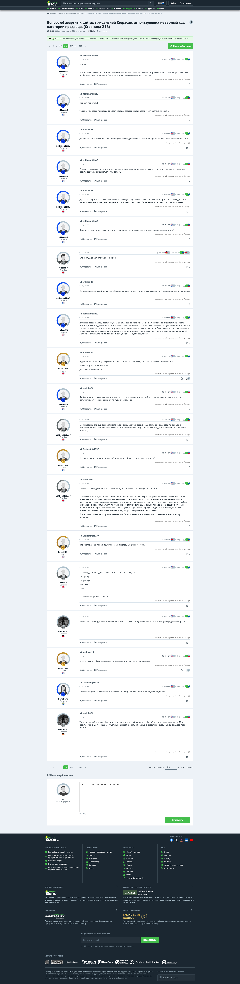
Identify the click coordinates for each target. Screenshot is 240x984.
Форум (129, 8)
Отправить (177, 820)
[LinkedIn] (186, 840)
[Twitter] (176, 840)
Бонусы (91, 8)
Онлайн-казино (67, 8)
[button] (188, 378)
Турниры (151, 8)
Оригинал (166, 59)
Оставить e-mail (89, 938)
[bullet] (105, 784)
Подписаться (149, 940)
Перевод (180, 59)
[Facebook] (171, 840)
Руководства (103, 8)
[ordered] (102, 784)
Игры (81, 8)
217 (60, 46)
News (161, 8)
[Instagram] (181, 840)
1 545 (79, 46)
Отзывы (139, 8)
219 (71, 46)
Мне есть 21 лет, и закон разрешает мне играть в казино (109, 946)
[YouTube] (191, 840)
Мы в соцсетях (176, 837)
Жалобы (117, 8)
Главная (53, 8)
